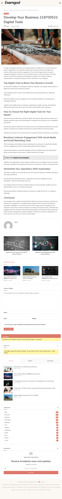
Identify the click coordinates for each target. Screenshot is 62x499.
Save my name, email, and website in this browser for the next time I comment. (25, 324)
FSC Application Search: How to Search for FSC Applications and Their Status (34, 381)
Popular (11, 361)
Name (6, 312)
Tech (6, 425)
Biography (7, 422)
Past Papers (8, 419)
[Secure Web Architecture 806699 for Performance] (12, 270)
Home (6, 10)
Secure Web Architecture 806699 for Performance (10, 277)
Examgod (11, 10)
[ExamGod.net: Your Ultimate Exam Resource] (8, 369)
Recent (30, 361)
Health (6, 432)
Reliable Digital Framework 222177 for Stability (30, 277)
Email (5, 318)
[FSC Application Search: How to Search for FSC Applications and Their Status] (8, 383)
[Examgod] (12, 3)
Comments (50, 361)
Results (6, 437)
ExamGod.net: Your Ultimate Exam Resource (25, 366)
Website (34, 318)
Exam (6, 435)
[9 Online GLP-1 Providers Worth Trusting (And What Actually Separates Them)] (8, 390)
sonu (8, 26)
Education (7, 414)
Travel (6, 440)
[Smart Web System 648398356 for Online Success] (50, 270)
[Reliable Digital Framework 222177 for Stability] (31, 270)
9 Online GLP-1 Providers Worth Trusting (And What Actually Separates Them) (34, 388)
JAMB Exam (8, 430)
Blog (6, 412)
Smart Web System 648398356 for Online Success (50, 277)
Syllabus (7, 427)
